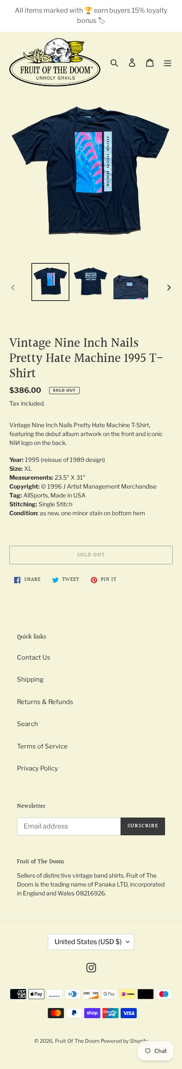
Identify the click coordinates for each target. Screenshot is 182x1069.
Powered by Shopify (124, 1041)
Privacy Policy (37, 768)
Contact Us (33, 657)
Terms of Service (42, 746)
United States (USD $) (88, 942)
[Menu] (167, 62)
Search (27, 724)
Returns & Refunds (45, 702)
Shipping (30, 679)
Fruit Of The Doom (77, 1041)
